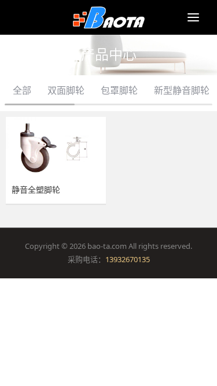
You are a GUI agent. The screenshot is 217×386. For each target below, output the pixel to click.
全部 (22, 90)
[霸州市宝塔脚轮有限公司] (108, 17)
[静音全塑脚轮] (56, 148)
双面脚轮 (65, 90)
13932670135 (127, 259)
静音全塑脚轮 (36, 189)
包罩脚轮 (119, 90)
